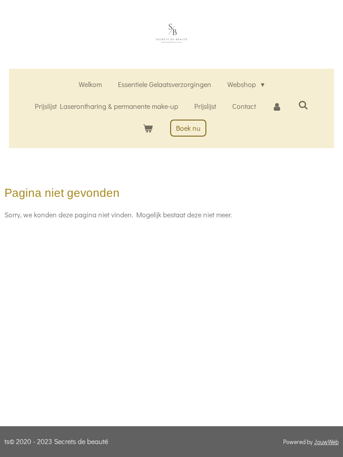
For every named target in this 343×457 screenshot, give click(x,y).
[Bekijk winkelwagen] (147, 128)
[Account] (277, 106)
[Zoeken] (303, 105)
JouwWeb (326, 442)
